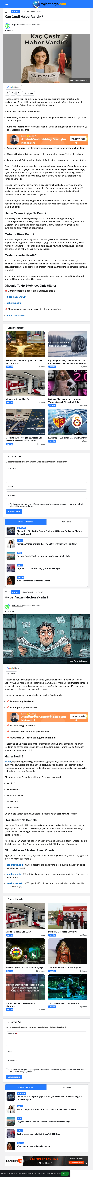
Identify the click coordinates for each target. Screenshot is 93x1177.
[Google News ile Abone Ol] (13, 87)
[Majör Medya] (48, 4)
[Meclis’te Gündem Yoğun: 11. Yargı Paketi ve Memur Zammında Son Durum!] (25, 427)
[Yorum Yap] (7, 93)
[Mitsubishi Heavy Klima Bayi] (25, 388)
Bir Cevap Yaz (14, 456)
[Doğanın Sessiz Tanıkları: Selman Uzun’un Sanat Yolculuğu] (46, 556)
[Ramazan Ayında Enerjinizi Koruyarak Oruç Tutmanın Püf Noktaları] (46, 544)
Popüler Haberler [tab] (25, 522)
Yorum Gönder (14, 511)
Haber (8, 762)
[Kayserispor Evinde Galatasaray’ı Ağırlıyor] (67, 427)
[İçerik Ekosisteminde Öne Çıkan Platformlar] (25, 992)
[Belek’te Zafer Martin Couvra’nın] (67, 920)
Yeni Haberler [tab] (67, 522)
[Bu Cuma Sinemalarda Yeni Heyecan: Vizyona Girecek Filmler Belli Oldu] (67, 388)
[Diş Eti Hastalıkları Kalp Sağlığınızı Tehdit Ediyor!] (46, 568)
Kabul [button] (65, 1174)
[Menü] (7, 4)
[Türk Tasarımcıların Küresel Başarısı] (46, 580)
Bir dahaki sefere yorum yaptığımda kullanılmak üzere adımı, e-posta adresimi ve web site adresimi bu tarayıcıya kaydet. (47, 505)
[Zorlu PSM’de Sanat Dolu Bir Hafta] (67, 992)
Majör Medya (17, 25)
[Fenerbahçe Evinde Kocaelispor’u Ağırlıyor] (25, 955)
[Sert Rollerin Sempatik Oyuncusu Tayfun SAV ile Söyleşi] (25, 349)
